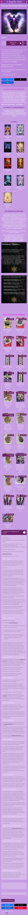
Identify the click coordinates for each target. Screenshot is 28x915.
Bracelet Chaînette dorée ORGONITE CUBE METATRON (20, 349)
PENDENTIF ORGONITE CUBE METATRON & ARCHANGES (20, 426)
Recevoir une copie (6, 897)
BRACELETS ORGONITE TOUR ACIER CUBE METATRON (8, 385)
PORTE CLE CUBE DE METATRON (20, 487)
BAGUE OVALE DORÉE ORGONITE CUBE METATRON (20, 330)
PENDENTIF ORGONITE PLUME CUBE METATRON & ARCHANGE (7, 466)
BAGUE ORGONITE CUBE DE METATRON (8, 330)
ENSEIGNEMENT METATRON (7, 205)
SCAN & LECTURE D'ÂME (8, 137)
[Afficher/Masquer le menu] (1, 1)
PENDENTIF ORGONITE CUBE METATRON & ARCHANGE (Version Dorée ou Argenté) (7, 427)
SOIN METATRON (20, 136)
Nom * (2, 881)
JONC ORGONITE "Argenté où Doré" (20, 384)
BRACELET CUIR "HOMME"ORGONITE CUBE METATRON (20, 507)
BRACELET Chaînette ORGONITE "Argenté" (8, 367)
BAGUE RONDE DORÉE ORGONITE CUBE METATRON (8, 349)
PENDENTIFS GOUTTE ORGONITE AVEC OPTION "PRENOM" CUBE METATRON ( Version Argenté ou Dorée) (20, 467)
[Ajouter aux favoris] (25, 43)
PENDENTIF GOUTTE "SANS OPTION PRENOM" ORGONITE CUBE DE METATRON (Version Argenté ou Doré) (20, 405)
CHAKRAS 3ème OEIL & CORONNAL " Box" (20, 187)
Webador (7, 912)
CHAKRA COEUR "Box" (20, 153)
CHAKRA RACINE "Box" (8, 169)
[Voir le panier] (26, 1)
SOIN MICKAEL (7, 153)
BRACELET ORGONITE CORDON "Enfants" (20, 367)
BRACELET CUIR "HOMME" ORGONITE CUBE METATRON (8, 507)
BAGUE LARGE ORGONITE (7, 525)
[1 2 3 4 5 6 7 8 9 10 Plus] (3, 43)
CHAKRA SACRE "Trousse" (20, 170)
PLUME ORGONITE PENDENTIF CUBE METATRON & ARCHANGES (7, 488)
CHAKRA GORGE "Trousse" (7, 187)
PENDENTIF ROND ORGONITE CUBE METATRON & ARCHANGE (7, 404)
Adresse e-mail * (4, 890)
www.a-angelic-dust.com (13, 622)
